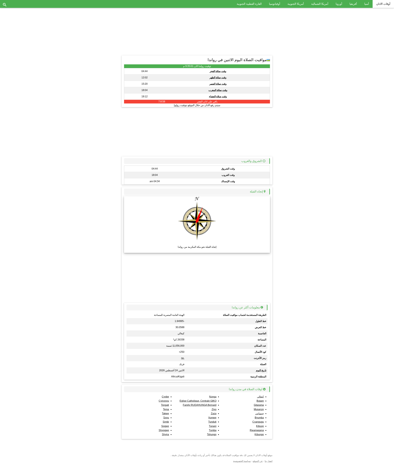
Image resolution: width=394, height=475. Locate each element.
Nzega (212, 396)
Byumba (259, 417)
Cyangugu (258, 421)
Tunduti (212, 421)
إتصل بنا (268, 461)
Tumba (212, 430)
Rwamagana (257, 430)
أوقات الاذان (383, 3)
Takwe (165, 413)
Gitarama (259, 405)
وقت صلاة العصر (218, 84)
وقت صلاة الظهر (217, 77)
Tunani (212, 426)
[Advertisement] (197, 30)
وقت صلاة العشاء (218, 96)
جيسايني (259, 413)
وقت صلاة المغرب (218, 90)
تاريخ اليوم (261, 370)
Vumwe (212, 417)
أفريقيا (353, 3)
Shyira (165, 434)
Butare (260, 401)
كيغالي (260, 396)
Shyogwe (164, 430)
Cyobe (165, 396)
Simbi (166, 421)
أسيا (366, 3)
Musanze (259, 409)
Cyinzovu (164, 401)
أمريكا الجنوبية (295, 3)
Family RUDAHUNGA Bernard (199, 405)
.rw (182, 358)
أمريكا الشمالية (319, 3)
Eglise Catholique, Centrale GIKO (198, 401)
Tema (166, 409)
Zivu (214, 409)
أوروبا (339, 3)
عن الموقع (258, 461)
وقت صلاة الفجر (218, 71)
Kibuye (260, 426)
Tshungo (211, 434)
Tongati (165, 405)
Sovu (166, 417)
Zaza (213, 413)
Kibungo (259, 434)
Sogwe (165, 426)
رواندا (176, 105)
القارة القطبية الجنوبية (249, 3)
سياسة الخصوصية (242, 461)
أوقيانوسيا (274, 3)
